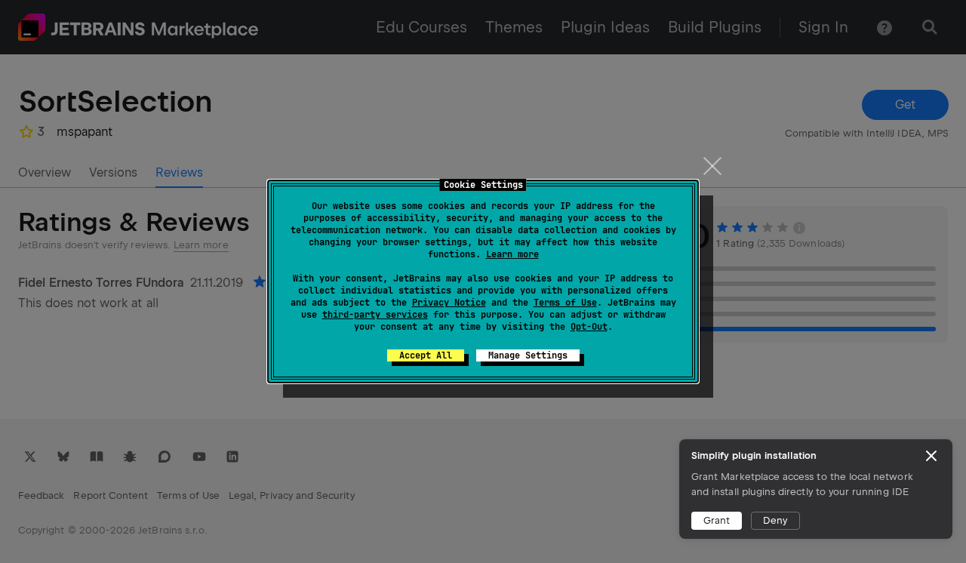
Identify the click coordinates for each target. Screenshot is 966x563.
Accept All (425, 355)
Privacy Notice (449, 303)
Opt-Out (589, 327)
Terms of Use (565, 303)
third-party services (375, 315)
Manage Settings (528, 355)
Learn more (512, 254)
